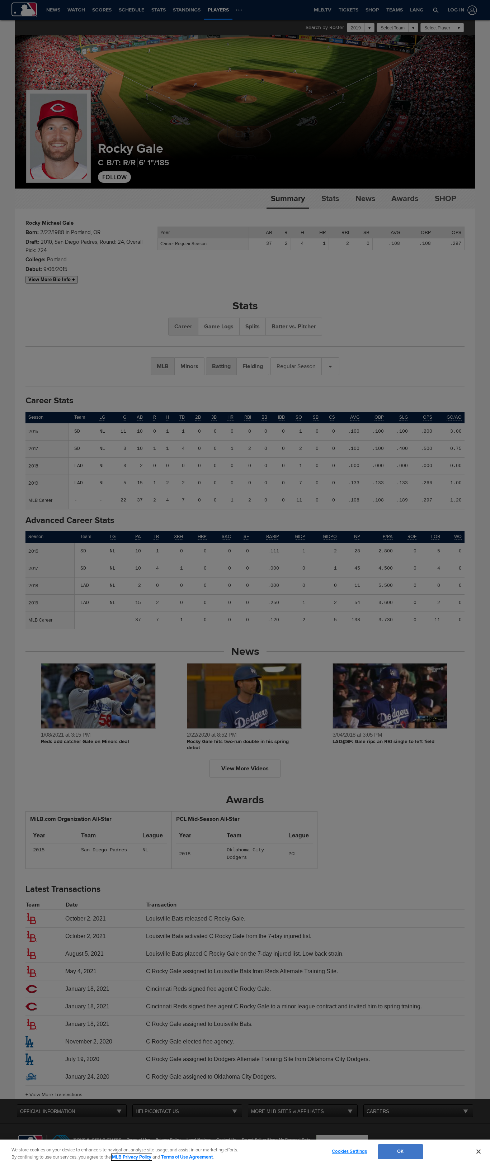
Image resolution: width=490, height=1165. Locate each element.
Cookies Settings (349, 1151)
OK (400, 1151)
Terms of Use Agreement (187, 1157)
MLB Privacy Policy (131, 1157)
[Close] (478, 1151)
